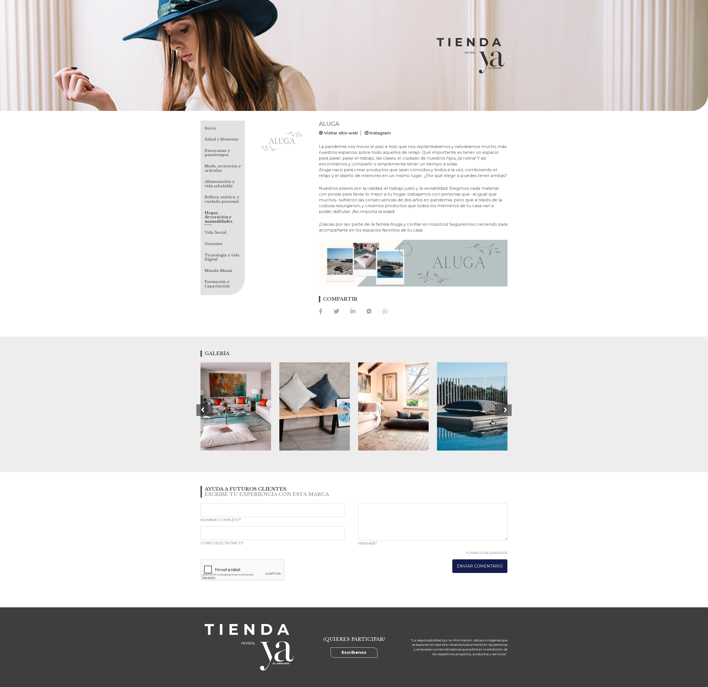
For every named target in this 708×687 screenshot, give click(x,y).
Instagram (379, 133)
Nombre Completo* (221, 520)
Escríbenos (354, 652)
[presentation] (204, 410)
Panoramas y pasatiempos (217, 153)
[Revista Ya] (469, 55)
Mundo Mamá (218, 271)
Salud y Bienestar (222, 139)
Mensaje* (367, 543)
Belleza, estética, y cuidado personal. (222, 199)
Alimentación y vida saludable (220, 183)
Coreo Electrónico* (222, 543)
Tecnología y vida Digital (222, 257)
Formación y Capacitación (217, 284)
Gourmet (213, 244)
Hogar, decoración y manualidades (219, 217)
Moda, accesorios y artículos (223, 168)
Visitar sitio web (340, 133)
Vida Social (216, 232)
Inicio (210, 128)
